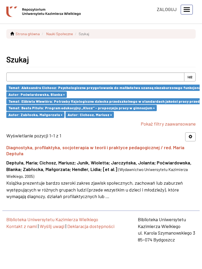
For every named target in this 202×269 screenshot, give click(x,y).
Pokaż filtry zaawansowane (168, 124)
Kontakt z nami (21, 226)
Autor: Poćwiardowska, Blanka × (36, 94)
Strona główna (28, 34)
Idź (190, 77)
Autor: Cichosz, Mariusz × (90, 114)
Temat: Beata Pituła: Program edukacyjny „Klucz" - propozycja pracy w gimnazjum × (81, 108)
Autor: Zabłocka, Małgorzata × (35, 114)
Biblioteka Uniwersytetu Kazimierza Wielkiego (52, 219)
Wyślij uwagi (52, 226)
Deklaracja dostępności (90, 226)
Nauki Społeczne (59, 34)
